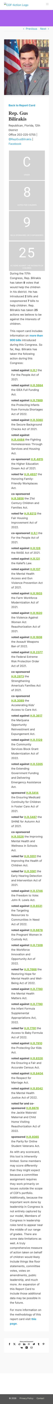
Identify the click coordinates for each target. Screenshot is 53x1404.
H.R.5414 (32, 792)
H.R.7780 (36, 989)
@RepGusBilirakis (20, 139)
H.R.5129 (36, 739)
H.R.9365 (32, 1136)
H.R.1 (33, 370)
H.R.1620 (36, 613)
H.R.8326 (36, 1058)
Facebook (15, 143)
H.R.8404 (36, 1073)
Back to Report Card (22, 105)
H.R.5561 (30, 871)
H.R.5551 (30, 856)
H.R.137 (35, 569)
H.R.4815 (37, 459)
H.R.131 (35, 558)
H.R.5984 (36, 385)
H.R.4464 (17, 439)
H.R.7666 (30, 969)
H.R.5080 (36, 420)
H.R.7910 (36, 1043)
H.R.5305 (36, 764)
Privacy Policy (26, 1398)
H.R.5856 (17, 498)
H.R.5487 (30, 817)
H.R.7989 (36, 400)
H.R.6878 (36, 930)
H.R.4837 (30, 474)
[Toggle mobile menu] (47, 4)
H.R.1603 (36, 593)
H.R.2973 (17, 676)
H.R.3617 (36, 715)
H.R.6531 (36, 906)
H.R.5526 (17, 836)
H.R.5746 (36, 891)
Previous (31, 28)
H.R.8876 (32, 1108)
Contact (40, 1398)
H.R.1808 (36, 637)
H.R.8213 (30, 513)
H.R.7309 (36, 945)
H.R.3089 (17, 700)
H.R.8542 (36, 1088)
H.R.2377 (36, 652)
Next (43, 28)
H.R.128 (35, 548)
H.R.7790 (36, 1004)
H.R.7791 (30, 1028)
